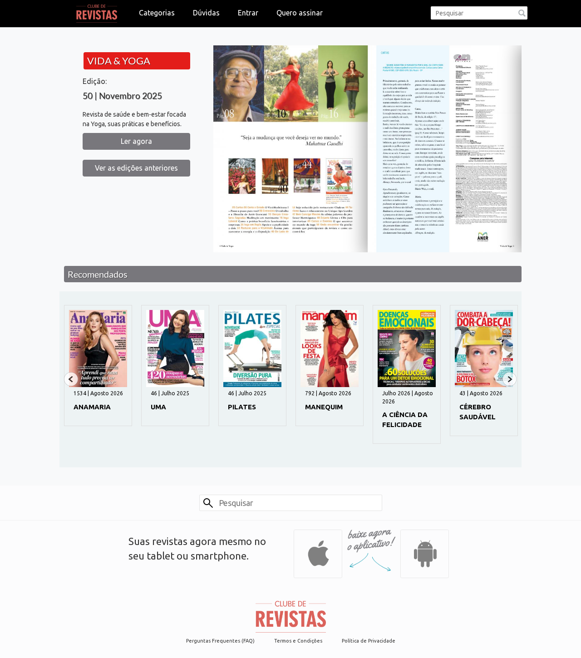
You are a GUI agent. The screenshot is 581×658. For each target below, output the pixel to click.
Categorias (157, 13)
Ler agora (136, 141)
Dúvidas (206, 13)
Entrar (248, 13)
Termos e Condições (298, 640)
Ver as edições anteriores (136, 168)
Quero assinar (299, 13)
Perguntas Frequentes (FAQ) (220, 640)
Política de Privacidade (368, 640)
